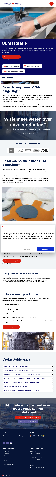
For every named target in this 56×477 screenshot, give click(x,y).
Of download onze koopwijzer (28, 421)
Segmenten (10, 77)
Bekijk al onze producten (11, 327)
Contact (6, 460)
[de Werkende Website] (3, 475)
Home (3, 77)
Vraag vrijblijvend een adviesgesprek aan (28, 417)
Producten (6, 451)
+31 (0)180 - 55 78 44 (36, 457)
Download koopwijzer (28, 133)
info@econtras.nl (35, 461)
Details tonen (48, 245)
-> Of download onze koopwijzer (9, 59)
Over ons (6, 455)
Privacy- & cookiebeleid (8, 464)
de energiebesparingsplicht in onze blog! (21, 285)
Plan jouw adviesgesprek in (12, 261)
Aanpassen (27, 249)
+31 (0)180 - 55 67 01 (36, 459)
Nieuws (5, 458)
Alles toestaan (45, 249)
